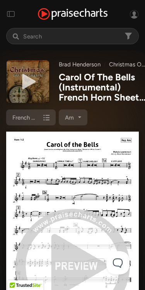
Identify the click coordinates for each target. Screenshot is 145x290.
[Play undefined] (27, 81)
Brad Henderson (80, 64)
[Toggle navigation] (10, 14)
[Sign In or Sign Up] (134, 14)
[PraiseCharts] (72, 14)
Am (69, 117)
